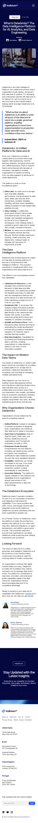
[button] (33, 5)
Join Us (20, 717)
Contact (27, 717)
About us (5, 717)
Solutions (13, 717)
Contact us (29, 594)
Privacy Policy (7, 720)
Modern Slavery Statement (23, 720)
